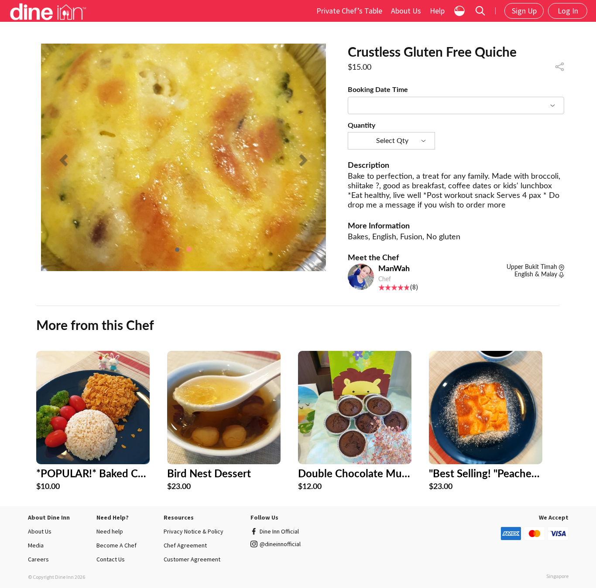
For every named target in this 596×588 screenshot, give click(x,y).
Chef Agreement (185, 545)
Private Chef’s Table (349, 11)
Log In (568, 11)
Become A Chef (116, 545)
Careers (38, 559)
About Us (406, 11)
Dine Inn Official (279, 531)
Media (36, 545)
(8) (414, 286)
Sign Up (524, 11)
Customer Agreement (192, 559)
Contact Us (110, 559)
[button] (62, 157)
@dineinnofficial (280, 544)
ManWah (394, 269)
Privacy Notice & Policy (193, 531)
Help (437, 11)
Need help (109, 531)
